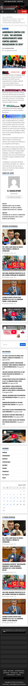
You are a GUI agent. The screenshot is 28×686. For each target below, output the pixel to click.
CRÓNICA (4, 452)
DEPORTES (4, 459)
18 (7, 501)
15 (20, 498)
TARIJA (4, 478)
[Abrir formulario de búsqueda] (15, 11)
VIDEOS (18, 675)
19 (10, 501)
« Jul (3, 510)
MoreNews (13, 684)
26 (10, 504)
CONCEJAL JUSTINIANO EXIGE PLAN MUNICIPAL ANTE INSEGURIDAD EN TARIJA (14, 396)
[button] (2, 11)
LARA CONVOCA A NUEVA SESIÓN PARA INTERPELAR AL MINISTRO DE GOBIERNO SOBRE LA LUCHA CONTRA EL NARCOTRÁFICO (13, 388)
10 (4, 498)
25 (7, 504)
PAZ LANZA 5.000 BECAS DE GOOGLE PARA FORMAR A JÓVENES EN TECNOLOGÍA (12, 249)
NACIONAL (5, 28)
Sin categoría (5, 474)
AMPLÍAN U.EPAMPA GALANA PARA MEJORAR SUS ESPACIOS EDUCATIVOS (13, 421)
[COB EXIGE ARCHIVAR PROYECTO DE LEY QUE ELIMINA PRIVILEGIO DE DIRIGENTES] (14, 263)
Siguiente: (13, 216)
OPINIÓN (4, 468)
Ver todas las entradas (14, 197)
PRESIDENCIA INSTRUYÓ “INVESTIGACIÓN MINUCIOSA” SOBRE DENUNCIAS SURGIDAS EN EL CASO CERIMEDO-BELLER (13, 365)
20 (14, 501)
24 (4, 504)
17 (4, 501)
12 (10, 498)
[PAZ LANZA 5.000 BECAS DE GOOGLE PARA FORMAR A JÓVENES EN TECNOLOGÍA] (14, 237)
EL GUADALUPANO (9, 48)
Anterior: (12, 207)
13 (14, 498)
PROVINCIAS (5, 471)
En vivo (24, 11)
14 (17, 498)
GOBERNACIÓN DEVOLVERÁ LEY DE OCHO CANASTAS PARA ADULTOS (12, 403)
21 (17, 501)
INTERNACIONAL (6, 462)
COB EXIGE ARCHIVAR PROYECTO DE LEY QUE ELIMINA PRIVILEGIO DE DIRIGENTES (13, 274)
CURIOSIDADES (6, 456)
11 (7, 498)
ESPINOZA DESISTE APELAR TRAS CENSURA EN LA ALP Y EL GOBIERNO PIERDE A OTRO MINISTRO (12, 299)
